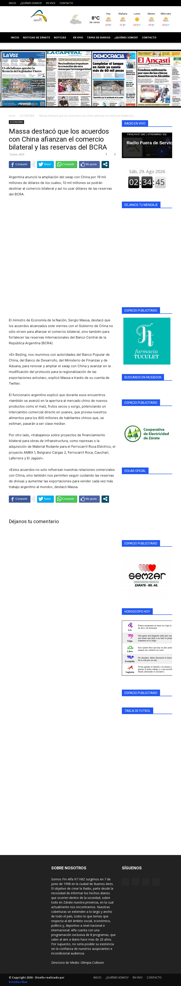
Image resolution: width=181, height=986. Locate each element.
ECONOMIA (27, 116)
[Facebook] (147, 3)
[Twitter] (169, 3)
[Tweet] (45, 164)
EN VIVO (50, 3)
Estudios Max (18, 982)
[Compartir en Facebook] (19, 164)
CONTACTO (66, 3)
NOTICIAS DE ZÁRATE (36, 37)
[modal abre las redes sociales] (105, 164)
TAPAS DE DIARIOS (98, 37)
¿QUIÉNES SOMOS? (31, 3)
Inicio (12, 116)
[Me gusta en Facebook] (89, 164)
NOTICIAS (60, 37)
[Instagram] (154, 3)
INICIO (12, 3)
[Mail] (161, 3)
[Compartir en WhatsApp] (66, 164)
